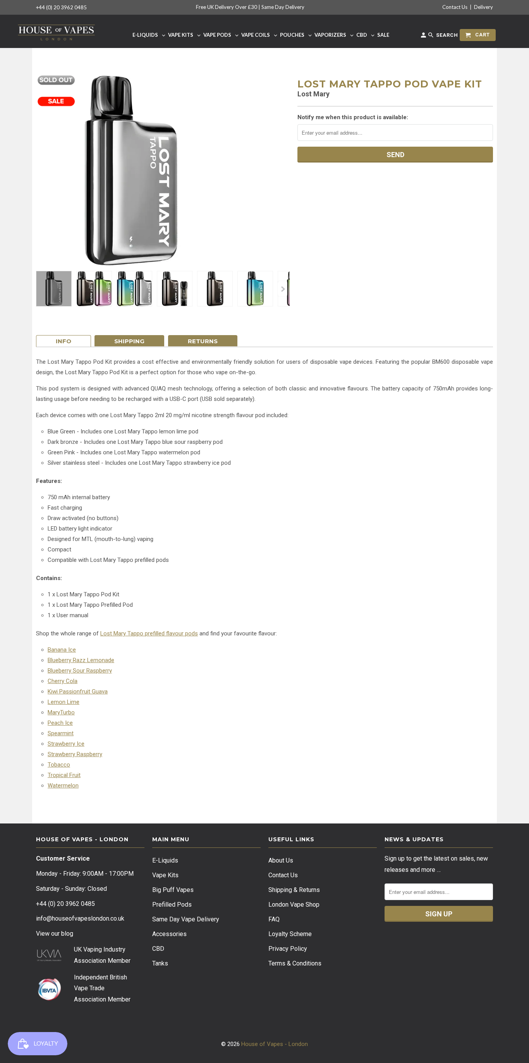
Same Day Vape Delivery (185, 919)
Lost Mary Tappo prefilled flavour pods (149, 633)
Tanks (160, 963)
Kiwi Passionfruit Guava (78, 691)
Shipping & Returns (294, 890)
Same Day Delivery (282, 7)
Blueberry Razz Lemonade (81, 660)
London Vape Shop (293, 904)
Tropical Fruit (64, 775)
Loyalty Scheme (290, 934)
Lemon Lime (63, 701)
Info (63, 341)
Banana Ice (62, 649)
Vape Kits (165, 875)
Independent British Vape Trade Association (100, 988)
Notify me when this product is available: (352, 117)
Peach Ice (60, 722)
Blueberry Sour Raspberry (80, 670)
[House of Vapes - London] (56, 31)
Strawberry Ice (66, 743)
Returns (203, 341)
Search (446, 35)
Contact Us (454, 7)
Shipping (129, 341)
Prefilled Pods (172, 904)
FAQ (274, 919)
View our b (54, 933)
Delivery (483, 7)
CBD (158, 948)
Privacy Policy (287, 948)
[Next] (282, 288)
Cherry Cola (62, 681)
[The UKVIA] (49, 959)
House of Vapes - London (274, 1044)
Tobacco (59, 764)
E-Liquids (165, 860)
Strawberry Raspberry (75, 754)
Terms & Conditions (294, 963)
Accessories (169, 934)
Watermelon (63, 785)
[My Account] (424, 36)
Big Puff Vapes (173, 890)
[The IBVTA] (49, 999)
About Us (280, 860)
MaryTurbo (61, 712)
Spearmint (61, 733)
